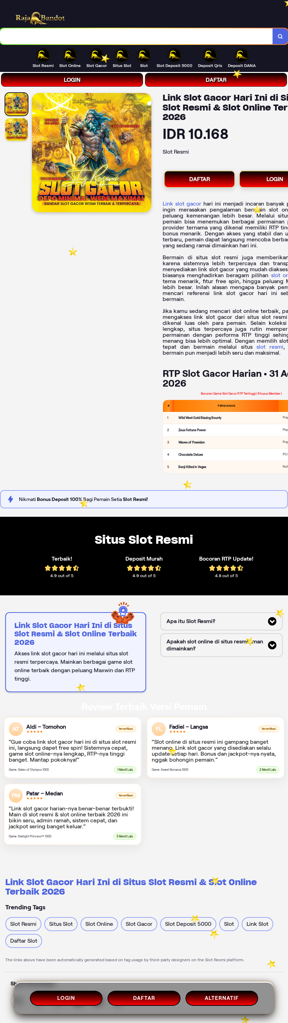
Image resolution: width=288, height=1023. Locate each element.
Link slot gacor (182, 204)
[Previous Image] (37, 153)
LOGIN (72, 80)
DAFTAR (216, 80)
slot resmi (269, 347)
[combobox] (136, 36)
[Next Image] (145, 153)
